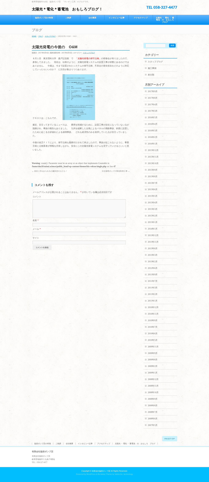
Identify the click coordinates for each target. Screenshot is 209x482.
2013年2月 (152, 261)
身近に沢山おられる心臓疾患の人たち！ (49, 171)
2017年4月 (152, 104)
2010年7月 (152, 327)
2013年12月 (153, 235)
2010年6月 (152, 333)
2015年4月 (152, 202)
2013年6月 (152, 248)
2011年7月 (152, 281)
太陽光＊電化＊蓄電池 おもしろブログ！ (67, 9)
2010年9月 (152, 320)
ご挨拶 (58, 444)
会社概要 (69, 444)
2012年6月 (152, 268)
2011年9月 (152, 274)
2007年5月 (152, 425)
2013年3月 (152, 255)
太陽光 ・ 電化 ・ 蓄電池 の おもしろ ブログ (135, 444)
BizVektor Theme (105, 474)
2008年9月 (152, 399)
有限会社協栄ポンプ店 (101, 471)
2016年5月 (152, 117)
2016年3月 (152, 130)
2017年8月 (152, 98)
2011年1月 (152, 301)
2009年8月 (152, 359)
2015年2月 (152, 216)
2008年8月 (152, 405)
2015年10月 (153, 163)
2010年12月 (153, 307)
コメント (37, 196)
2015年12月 (153, 150)
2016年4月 (152, 124)
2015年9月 (152, 170)
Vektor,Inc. (119, 474)
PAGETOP (169, 438)
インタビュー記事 (85, 444)
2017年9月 (152, 91)
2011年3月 (152, 288)
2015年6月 (152, 189)
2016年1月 (152, 144)
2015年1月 (152, 222)
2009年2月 (152, 366)
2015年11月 (153, 157)
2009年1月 (152, 373)
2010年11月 (153, 314)
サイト (36, 238)
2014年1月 (152, 229)
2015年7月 (152, 183)
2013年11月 (153, 242)
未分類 (151, 75)
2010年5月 (152, 340)
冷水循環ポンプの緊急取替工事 (116, 171)
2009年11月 (153, 347)
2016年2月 (152, 137)
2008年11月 (153, 386)
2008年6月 (152, 418)
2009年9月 (152, 353)
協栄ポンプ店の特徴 (42, 444)
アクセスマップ (103, 444)
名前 (36, 220)
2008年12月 (153, 379)
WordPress (91, 474)
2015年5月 (152, 196)
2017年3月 (152, 111)
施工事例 (152, 68)
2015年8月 (152, 176)
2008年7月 (152, 412)
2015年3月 (152, 209)
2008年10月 (153, 392)
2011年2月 (152, 294)
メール (37, 229)
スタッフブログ (89, 53)
